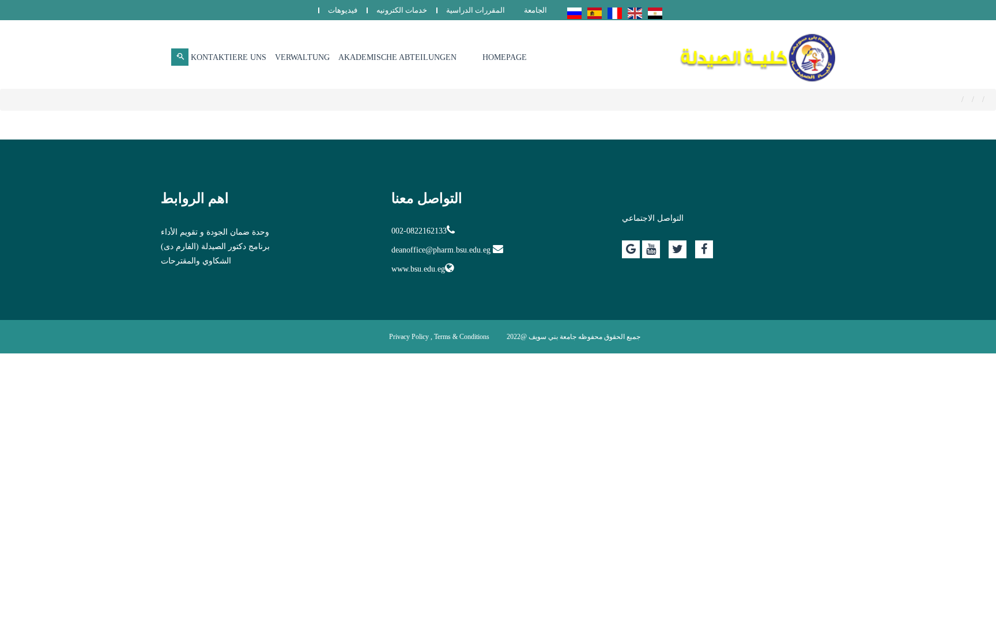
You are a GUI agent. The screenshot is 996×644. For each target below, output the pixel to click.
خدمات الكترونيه (401, 10)
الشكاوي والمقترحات (196, 261)
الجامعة (535, 10)
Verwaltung (302, 57)
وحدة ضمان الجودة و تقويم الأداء (215, 232)
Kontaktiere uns (228, 57)
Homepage (504, 57)
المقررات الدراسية (475, 10)
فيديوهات (342, 10)
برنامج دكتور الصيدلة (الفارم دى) (215, 246)
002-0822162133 (419, 231)
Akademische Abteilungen (397, 57)
